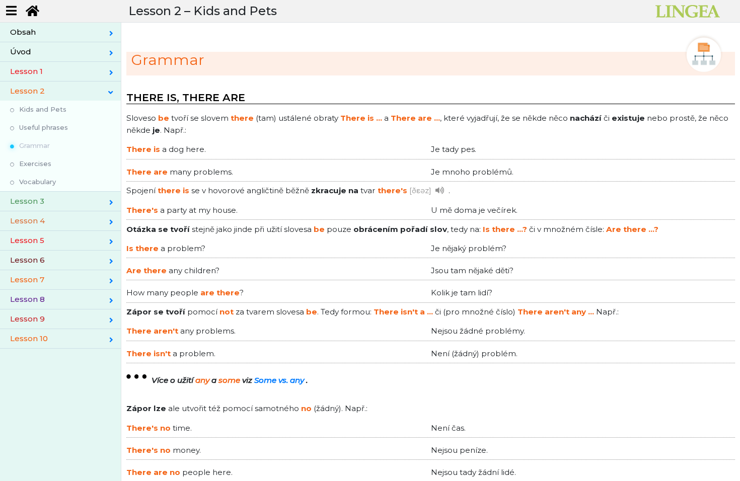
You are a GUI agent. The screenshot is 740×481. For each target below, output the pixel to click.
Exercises (35, 163)
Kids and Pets (42, 109)
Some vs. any (279, 380)
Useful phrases (43, 127)
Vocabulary (37, 182)
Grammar (34, 145)
